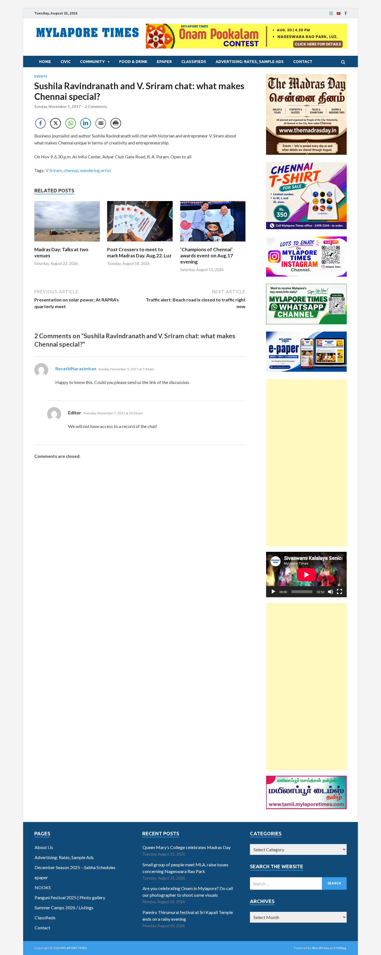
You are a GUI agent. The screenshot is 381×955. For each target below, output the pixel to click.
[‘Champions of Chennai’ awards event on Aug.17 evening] (213, 243)
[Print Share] (115, 123)
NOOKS (43, 887)
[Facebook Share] (40, 123)
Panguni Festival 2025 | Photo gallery (70, 897)
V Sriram (53, 170)
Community (92, 61)
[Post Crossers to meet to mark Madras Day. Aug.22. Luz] (140, 243)
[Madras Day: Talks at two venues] (67, 243)
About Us (44, 847)
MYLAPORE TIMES (73, 948)
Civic (66, 61)
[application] (306, 574)
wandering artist (95, 170)
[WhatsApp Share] (70, 123)
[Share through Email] (100, 123)
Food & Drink (133, 61)
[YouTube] (338, 13)
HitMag (341, 948)
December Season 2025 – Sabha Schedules (75, 867)
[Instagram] (331, 13)
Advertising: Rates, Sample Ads (250, 61)
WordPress (320, 948)
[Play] (273, 591)
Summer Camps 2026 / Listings (64, 907)
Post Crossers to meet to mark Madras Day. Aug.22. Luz (139, 252)
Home (45, 61)
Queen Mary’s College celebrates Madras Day (187, 847)
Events (40, 76)
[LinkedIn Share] (85, 123)
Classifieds (193, 61)
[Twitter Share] (55, 123)
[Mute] (330, 591)
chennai (71, 170)
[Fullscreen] (339, 591)
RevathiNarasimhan (75, 368)
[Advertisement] (306, 462)
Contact (302, 61)
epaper (164, 61)
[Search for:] (298, 883)
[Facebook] (345, 13)
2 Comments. (96, 106)
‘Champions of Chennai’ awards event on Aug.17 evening (206, 255)
